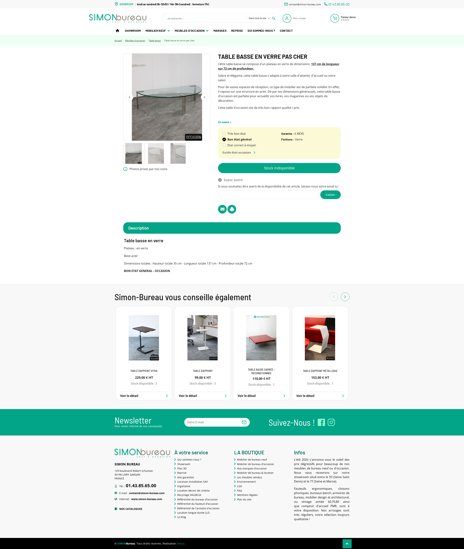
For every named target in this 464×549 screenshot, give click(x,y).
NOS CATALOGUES (130, 509)
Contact (286, 30)
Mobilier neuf (156, 30)
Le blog (181, 517)
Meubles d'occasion (190, 30)
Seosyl (180, 543)
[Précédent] (129, 97)
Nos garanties (185, 477)
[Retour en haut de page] (347, 543)
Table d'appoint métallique (320, 370)
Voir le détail (129, 396)
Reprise (237, 30)
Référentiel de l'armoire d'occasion (198, 508)
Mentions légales (247, 495)
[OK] (244, 422)
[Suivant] (204, 97)
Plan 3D (182, 468)
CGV (239, 486)
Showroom (133, 30)
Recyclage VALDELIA (189, 495)
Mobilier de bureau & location (255, 472)
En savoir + (224, 122)
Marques (220, 30)
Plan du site (244, 499)
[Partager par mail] (222, 209)
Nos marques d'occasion (252, 468)
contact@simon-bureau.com (305, 4)
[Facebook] (321, 422)
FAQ (239, 490)
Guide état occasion (236, 152)
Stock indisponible (279, 168)
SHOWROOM (126, 4)
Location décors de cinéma (193, 490)
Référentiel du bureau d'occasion (197, 499)
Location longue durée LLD (193, 512)
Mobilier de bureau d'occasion (255, 464)
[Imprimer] (231, 209)
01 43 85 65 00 (338, 4)
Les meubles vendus (249, 477)
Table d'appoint (203, 370)
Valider (330, 195)
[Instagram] (331, 422)
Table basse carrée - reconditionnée (261, 371)
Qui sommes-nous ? (261, 30)
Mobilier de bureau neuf (252, 459)
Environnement (246, 481)
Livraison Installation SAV (192, 481)
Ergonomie (183, 486)
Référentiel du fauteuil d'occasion (197, 503)
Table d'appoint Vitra (144, 370)
